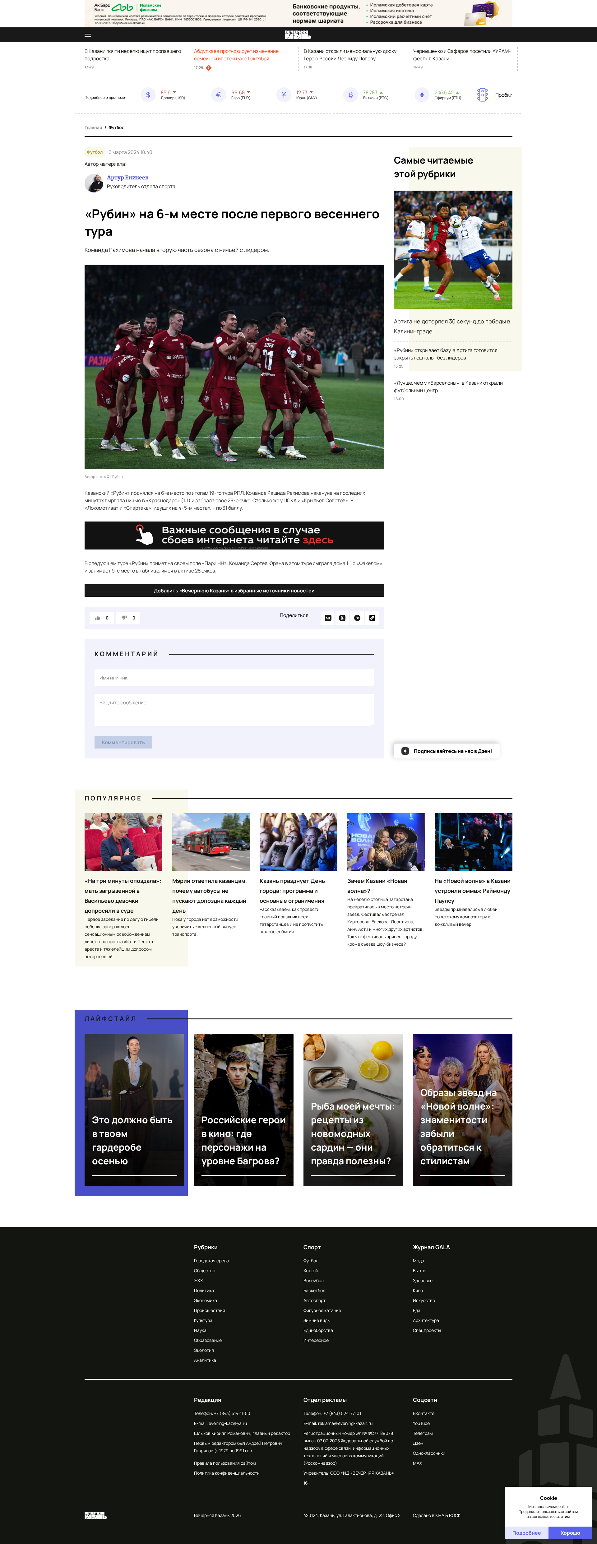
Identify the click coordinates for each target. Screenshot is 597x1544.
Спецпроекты (427, 1330)
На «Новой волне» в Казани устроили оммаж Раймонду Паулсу (473, 890)
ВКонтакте (423, 1413)
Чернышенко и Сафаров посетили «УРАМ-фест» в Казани (462, 55)
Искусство (424, 1300)
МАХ (417, 1463)
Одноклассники (429, 1453)
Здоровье (423, 1280)
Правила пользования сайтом (225, 1463)
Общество (204, 1270)
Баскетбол (314, 1290)
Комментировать (123, 742)
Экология (204, 1350)
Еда (416, 1310)
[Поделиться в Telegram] (357, 618)
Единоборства (318, 1330)
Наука (200, 1330)
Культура (203, 1320)
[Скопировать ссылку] (372, 618)
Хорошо (570, 1532)
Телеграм (423, 1433)
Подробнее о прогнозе (105, 97)
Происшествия (209, 1310)
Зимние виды (316, 1320)
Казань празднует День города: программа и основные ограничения (292, 890)
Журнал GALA (431, 1247)
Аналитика (205, 1360)
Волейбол (313, 1280)
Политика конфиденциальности (227, 1473)
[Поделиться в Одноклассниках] (342, 618)
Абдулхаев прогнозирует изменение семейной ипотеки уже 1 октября (236, 55)
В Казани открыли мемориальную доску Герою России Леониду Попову (350, 55)
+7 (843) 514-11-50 (232, 1413)
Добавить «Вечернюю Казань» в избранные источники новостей (234, 590)
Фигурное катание (322, 1310)
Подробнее (526, 1532)
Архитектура (426, 1320)
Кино (418, 1290)
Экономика (205, 1300)
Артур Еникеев (127, 177)
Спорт (312, 1247)
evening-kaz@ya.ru (228, 1423)
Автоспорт (314, 1300)
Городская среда (211, 1260)
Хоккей (310, 1270)
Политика (204, 1290)
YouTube (421, 1423)
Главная (93, 127)
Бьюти (419, 1270)
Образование (208, 1340)
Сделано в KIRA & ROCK (436, 1515)
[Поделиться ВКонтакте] (327, 618)
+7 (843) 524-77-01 (342, 1413)
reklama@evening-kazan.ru (345, 1423)
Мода (418, 1260)
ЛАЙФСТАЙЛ (111, 1018)
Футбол (116, 127)
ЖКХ (198, 1280)
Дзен (418, 1443)
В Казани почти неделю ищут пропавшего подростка (133, 55)
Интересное (316, 1340)
